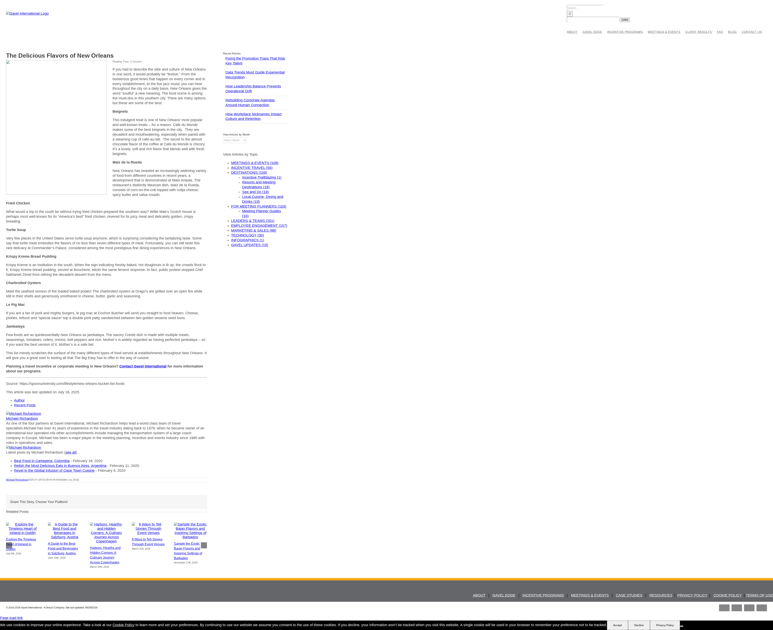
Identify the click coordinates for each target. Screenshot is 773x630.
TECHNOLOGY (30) (247, 235)
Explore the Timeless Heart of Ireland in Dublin (21, 544)
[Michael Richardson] (23, 414)
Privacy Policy (665, 625)
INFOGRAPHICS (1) (247, 240)
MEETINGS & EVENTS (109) (254, 163)
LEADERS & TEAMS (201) (252, 221)
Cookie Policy (123, 625)
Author (19, 400)
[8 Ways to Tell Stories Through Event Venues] (148, 533)
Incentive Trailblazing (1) (261, 177)
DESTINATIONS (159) (249, 173)
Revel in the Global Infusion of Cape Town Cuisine (54, 471)
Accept (617, 625)
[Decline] (681, 626)
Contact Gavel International (142, 366)
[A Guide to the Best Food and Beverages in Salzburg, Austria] (64, 537)
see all (70, 452)
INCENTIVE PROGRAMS (543, 595)
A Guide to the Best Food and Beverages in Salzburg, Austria (63, 548)
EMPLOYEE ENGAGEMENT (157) (259, 226)
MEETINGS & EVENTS (590, 595)
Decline (639, 625)
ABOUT (479, 595)
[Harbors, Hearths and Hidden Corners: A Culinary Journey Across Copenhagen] (106, 541)
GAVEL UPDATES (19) (249, 245)
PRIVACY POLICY (692, 595)
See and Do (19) (255, 192)
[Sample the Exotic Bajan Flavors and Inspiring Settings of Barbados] (190, 537)
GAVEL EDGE (503, 595)
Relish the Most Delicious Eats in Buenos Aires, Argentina (60, 466)
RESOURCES (660, 595)
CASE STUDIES (629, 595)
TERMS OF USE (759, 595)
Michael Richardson (22, 419)
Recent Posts (25, 405)
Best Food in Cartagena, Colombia (42, 461)
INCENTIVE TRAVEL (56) (252, 168)
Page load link (11, 618)
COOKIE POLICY (727, 595)
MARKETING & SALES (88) (253, 230)
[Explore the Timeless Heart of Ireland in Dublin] (22, 533)
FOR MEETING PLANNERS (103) (258, 206)
